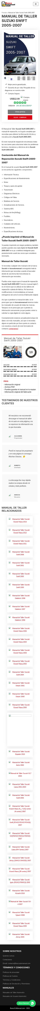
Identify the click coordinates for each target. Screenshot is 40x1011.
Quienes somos (8, 956)
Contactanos (7, 960)
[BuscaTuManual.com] (8, 4)
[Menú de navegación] (35, 4)
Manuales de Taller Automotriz (14, 992)
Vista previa (20, 112)
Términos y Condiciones (11, 980)
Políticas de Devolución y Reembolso (16, 984)
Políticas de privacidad (11, 972)
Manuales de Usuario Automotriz (14, 996)
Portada (4, 12)
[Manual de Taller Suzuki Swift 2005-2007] (12, 352)
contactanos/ (13, 329)
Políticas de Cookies (10, 976)
